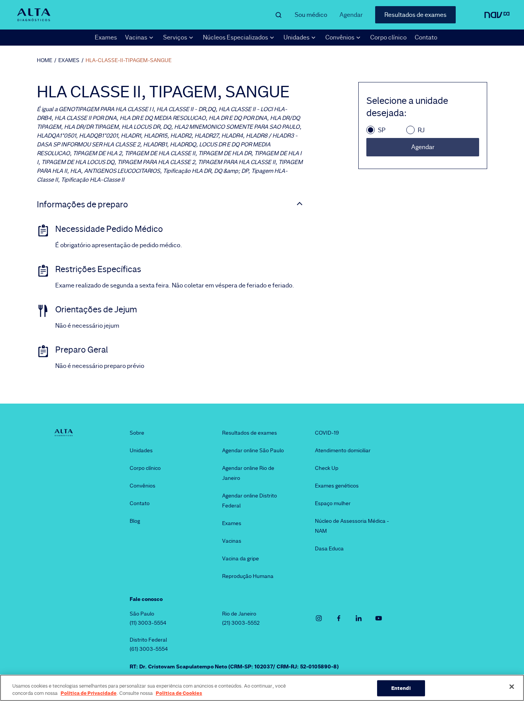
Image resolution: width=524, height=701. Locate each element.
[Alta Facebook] (339, 618)
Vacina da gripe (240, 558)
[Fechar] (511, 686)
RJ (421, 130)
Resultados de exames (415, 15)
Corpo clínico (388, 37)
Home (44, 60)
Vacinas (231, 540)
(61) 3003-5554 (149, 648)
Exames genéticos (337, 485)
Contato (426, 37)
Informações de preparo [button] (82, 205)
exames (68, 60)
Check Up (326, 468)
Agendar (351, 15)
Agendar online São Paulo (253, 450)
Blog (135, 520)
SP (382, 130)
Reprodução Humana (248, 576)
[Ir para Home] (34, 15)
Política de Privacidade (89, 693)
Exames (106, 37)
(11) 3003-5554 (148, 622)
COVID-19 (327, 432)
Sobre (137, 432)
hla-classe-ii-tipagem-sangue (128, 60)
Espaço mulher (333, 503)
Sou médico (311, 15)
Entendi (401, 688)
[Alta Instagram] (319, 618)
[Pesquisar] (278, 15)
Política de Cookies (179, 693)
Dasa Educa (329, 548)
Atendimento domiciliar (343, 450)
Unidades (141, 450)
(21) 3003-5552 (241, 622)
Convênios (142, 485)
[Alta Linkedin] (359, 618)
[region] (262, 688)
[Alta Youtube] (378, 618)
